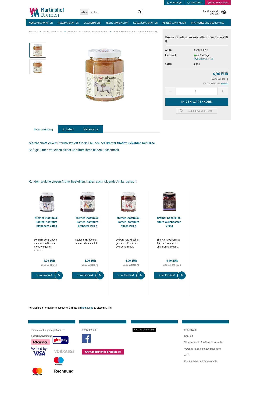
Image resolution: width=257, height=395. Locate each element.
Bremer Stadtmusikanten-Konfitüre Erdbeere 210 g (87, 222)
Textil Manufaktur (117, 22)
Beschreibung (43, 129)
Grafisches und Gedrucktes (207, 22)
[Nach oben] (247, 390)
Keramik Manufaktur (145, 22)
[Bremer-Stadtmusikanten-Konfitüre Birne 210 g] (104, 74)
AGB (186, 355)
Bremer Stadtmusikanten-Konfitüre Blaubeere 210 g (47, 222)
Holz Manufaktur (68, 22)
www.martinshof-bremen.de (103, 351)
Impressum (190, 329)
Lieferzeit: (171, 55)
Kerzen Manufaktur (174, 22)
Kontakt (188, 336)
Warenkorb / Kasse (219, 2)
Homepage (87, 307)
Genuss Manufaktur (41, 22)
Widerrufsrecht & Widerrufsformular (203, 342)
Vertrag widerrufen (144, 329)
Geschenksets (92, 22)
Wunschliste (196, 2)
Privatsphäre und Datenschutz (200, 361)
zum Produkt (44, 275)
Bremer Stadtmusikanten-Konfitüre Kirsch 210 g (128, 222)
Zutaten (68, 129)
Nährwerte (90, 129)
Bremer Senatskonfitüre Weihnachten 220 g (169, 222)
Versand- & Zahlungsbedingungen (202, 348)
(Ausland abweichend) (203, 59)
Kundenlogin (175, 2)
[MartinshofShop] (52, 12)
